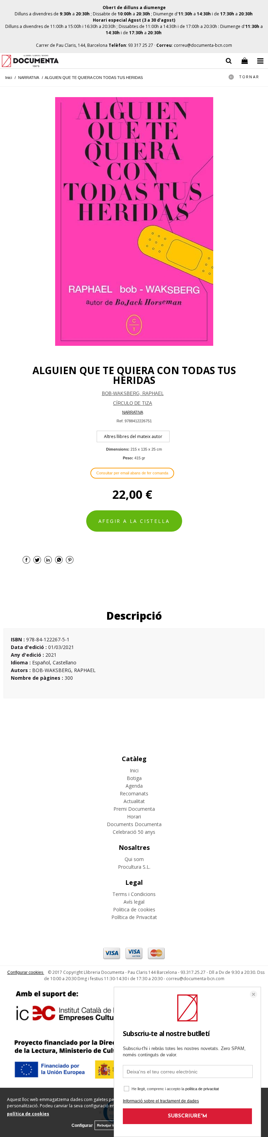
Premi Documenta (134, 809)
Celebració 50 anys (134, 832)
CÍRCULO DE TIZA (132, 403)
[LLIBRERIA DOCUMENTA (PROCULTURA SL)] (30, 62)
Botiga (134, 778)
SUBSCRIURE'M (187, 1116)
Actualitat (134, 801)
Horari (134, 816)
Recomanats (134, 793)
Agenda (134, 785)
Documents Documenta (134, 824)
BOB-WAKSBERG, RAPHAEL (133, 393)
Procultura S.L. (134, 866)
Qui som (134, 859)
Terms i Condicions (134, 894)
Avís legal (134, 901)
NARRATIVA (132, 412)
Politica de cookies (134, 909)
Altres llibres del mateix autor (133, 436)
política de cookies (28, 1114)
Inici (134, 770)
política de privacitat (202, 1089)
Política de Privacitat (134, 917)
